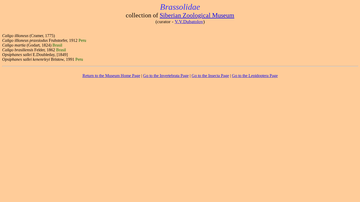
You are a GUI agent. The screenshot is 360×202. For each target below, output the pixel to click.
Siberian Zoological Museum (197, 15)
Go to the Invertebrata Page (166, 75)
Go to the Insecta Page (210, 75)
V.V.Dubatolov (189, 21)
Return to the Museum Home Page (111, 75)
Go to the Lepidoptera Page (255, 75)
